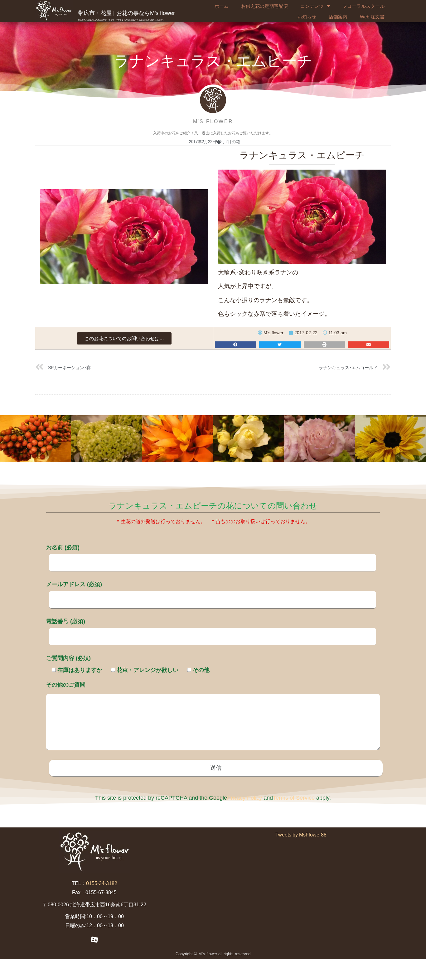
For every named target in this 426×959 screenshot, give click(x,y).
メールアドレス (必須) (74, 584)
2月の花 (232, 141)
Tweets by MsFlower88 (301, 834)
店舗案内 (338, 16)
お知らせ (307, 16)
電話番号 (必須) (65, 621)
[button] (124, 338)
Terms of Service (294, 798)
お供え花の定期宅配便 (264, 6)
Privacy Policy (244, 798)
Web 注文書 (372, 16)
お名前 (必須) (63, 547)
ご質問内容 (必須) (68, 658)
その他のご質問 (65, 685)
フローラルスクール (363, 6)
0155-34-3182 (101, 883)
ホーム (222, 6)
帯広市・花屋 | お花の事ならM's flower (126, 13)
